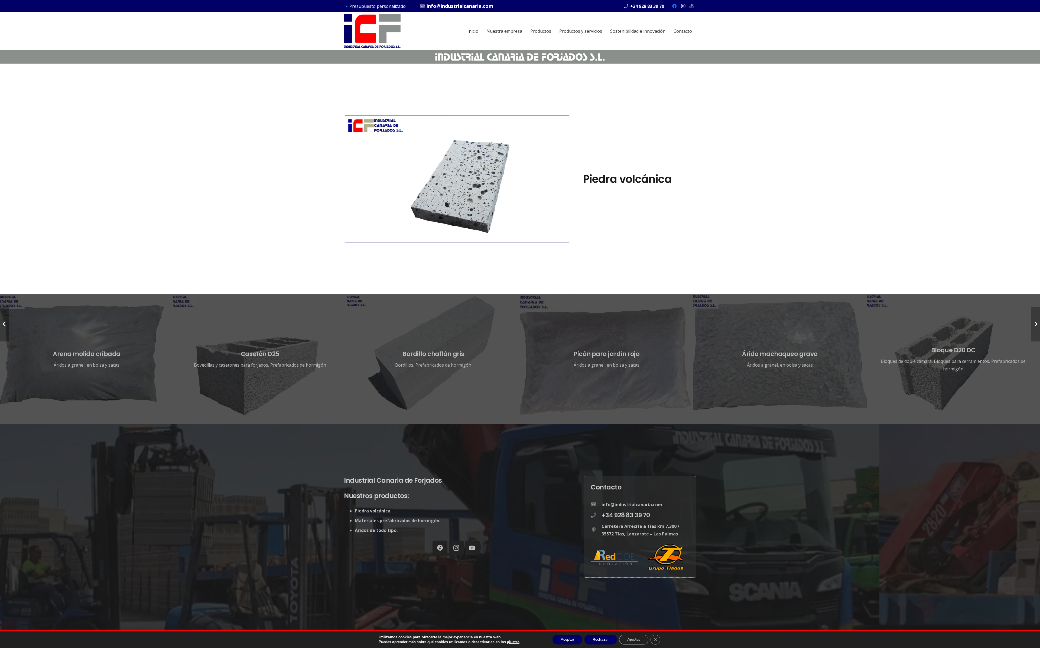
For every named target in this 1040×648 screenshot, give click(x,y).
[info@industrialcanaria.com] (596, 504)
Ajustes (633, 639)
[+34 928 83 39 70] (596, 515)
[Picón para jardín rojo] (606, 359)
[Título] (691, 6)
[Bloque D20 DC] (953, 359)
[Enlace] (372, 31)
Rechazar (601, 639)
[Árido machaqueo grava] (780, 359)
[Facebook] (674, 6)
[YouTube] (472, 548)
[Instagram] (683, 6)
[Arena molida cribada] (86, 359)
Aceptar (567, 639)
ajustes (513, 642)
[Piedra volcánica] (457, 120)
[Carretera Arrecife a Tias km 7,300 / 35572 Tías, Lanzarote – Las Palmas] (596, 530)
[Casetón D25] (260, 359)
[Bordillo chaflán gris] (433, 359)
